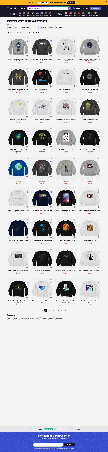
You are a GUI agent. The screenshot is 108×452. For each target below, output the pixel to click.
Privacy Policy (50, 448)
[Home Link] (19, 8)
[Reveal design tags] (27, 56)
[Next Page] (65, 310)
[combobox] (47, 8)
